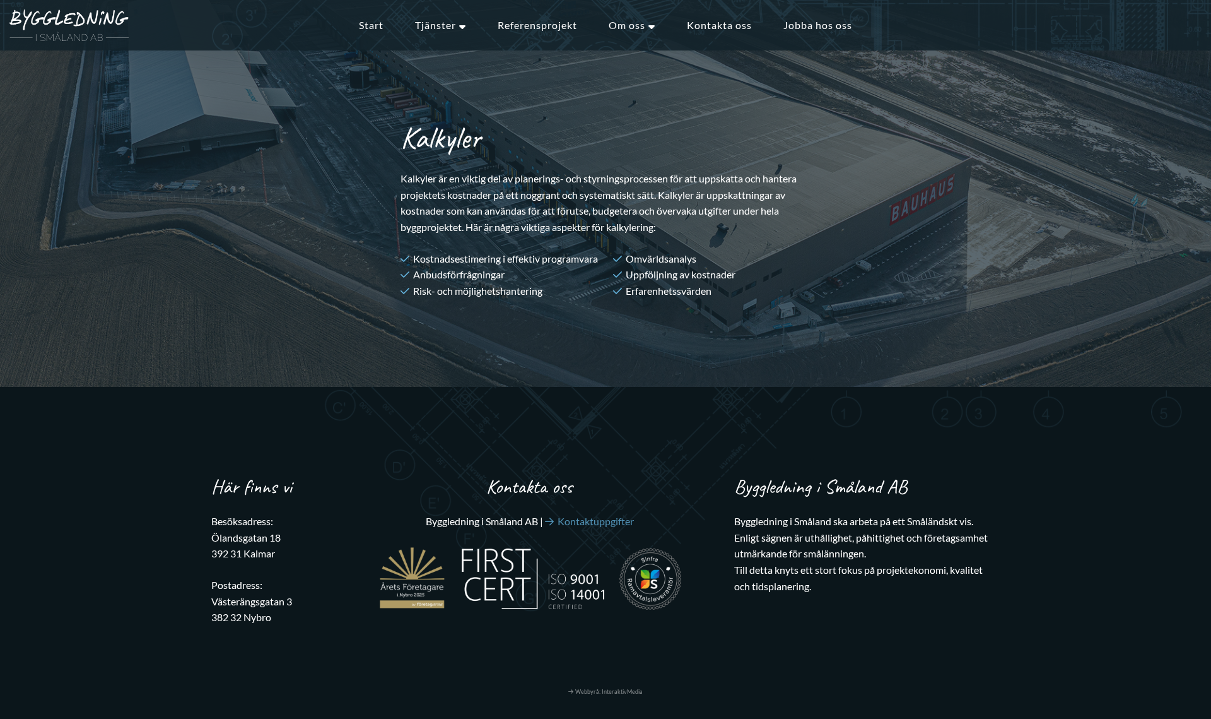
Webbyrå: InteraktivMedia (609, 691)
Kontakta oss (719, 25)
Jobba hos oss (817, 25)
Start (371, 25)
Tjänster (435, 25)
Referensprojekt (537, 25)
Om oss (627, 25)
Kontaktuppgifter (596, 521)
